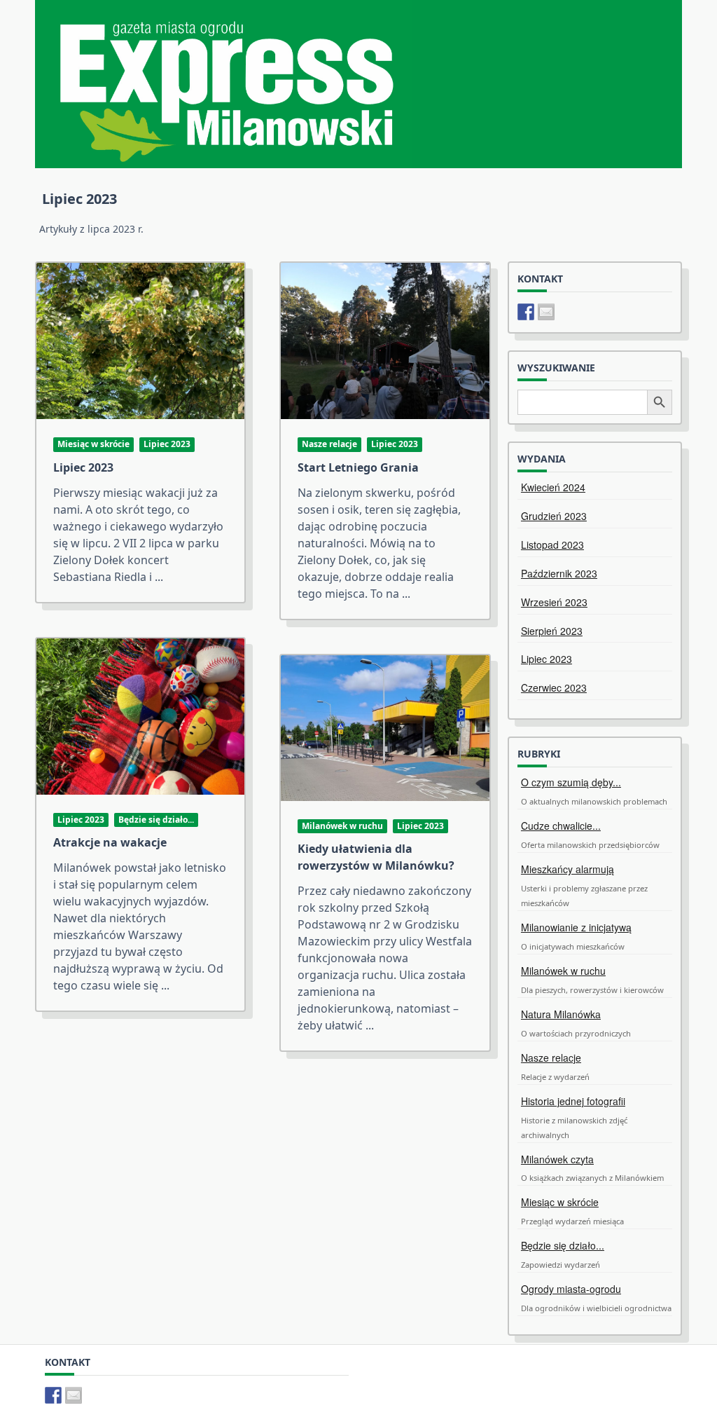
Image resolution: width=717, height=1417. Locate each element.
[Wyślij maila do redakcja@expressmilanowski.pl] (546, 311)
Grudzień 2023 (554, 516)
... (159, 576)
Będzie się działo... (156, 820)
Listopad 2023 (552, 545)
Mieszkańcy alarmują (567, 869)
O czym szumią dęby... (571, 782)
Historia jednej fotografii (573, 1101)
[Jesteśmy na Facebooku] (525, 311)
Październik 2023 (559, 573)
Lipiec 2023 (167, 444)
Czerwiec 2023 (554, 687)
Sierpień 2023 (552, 631)
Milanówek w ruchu (342, 826)
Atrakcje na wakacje (110, 842)
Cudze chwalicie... (561, 826)
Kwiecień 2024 (553, 487)
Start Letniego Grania (358, 467)
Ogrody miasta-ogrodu (571, 1289)
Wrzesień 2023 (554, 602)
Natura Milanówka (561, 1014)
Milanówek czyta (557, 1159)
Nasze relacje (329, 444)
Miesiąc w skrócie (93, 444)
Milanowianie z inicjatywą (576, 927)
